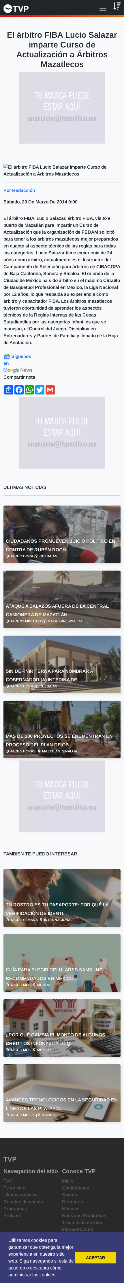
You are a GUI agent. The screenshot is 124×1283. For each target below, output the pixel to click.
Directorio (72, 1201)
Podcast (12, 1215)
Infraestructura (77, 1229)
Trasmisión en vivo (82, 1222)
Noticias (71, 1208)
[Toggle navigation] (103, 8)
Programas (15, 1208)
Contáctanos (75, 1187)
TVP (8, 1181)
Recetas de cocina (23, 1201)
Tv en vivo (14, 1187)
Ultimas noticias (20, 1194)
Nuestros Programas (84, 1215)
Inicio (67, 1181)
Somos (69, 1194)
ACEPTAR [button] (95, 1257)
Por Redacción (19, 190)
